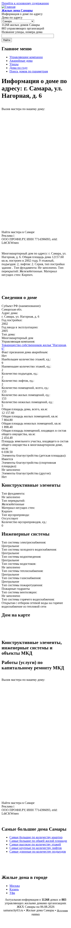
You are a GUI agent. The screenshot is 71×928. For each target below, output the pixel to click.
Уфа (12, 893)
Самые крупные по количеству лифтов (35, 848)
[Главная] (8, 7)
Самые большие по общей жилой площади (38, 841)
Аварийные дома (21, 60)
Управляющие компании (26, 57)
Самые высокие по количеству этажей (35, 844)
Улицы (14, 64)
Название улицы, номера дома (22, 32)
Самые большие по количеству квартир (36, 837)
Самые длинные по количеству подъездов (37, 851)
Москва (14, 885)
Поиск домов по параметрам (28, 71)
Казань (14, 889)
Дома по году (18, 67)
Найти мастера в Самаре (18, 232)
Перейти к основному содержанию (25, 3)
